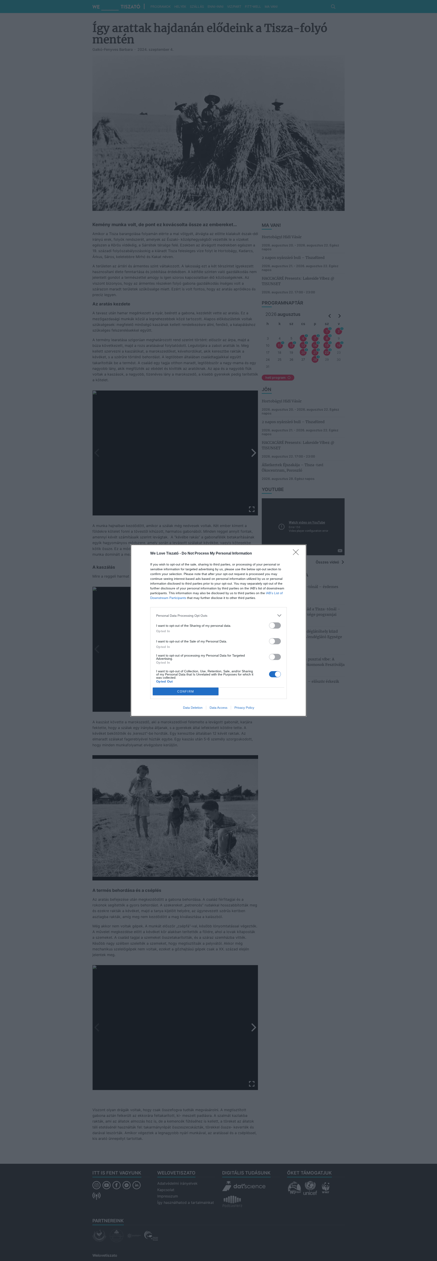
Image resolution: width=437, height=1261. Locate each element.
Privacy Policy (244, 707)
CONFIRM (185, 691)
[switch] (275, 625)
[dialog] (218, 630)
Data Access (218, 707)
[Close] (297, 553)
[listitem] (218, 615)
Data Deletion (193, 707)
